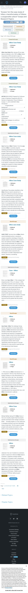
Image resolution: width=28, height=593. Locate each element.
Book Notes (14, 539)
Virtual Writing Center (14, 535)
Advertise (13, 554)
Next (3, 488)
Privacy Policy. (8, 587)
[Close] (26, 566)
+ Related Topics (7, 495)
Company (13, 552)
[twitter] (14, 519)
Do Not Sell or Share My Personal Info (14, 590)
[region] (14, 578)
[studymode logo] (10, 2)
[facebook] (10, 519)
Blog (14, 559)
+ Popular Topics (7, 502)
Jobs (11, 556)
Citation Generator (13, 541)
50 (17, 485)
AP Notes (13, 537)
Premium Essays (14, 531)
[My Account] (25, 2)
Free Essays (14, 533)
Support (14, 563)
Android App (14, 545)
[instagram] (17, 519)
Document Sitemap (14, 529)
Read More (13, 78)
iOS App (14, 543)
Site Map (14, 561)
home (2, 6)
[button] (2, 2)
